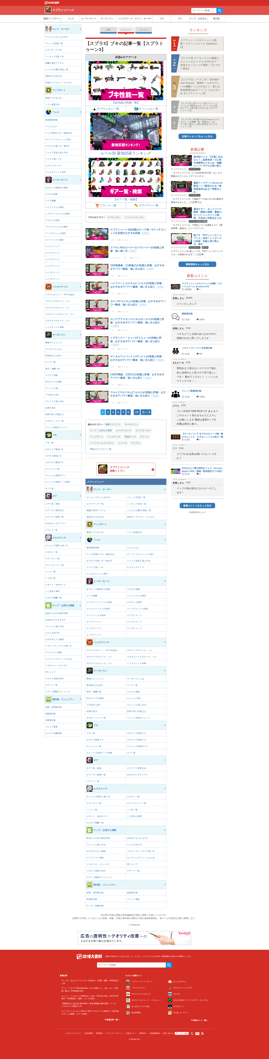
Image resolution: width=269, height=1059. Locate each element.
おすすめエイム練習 (54, 639)
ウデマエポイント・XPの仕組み (60, 294)
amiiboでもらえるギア (55, 620)
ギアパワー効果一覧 (54, 517)
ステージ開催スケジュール (57, 691)
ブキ (162, 18)
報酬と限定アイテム (54, 63)
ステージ (144, 436)
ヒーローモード (89, 18)
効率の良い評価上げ (54, 414)
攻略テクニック (112, 424)
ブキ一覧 (49, 443)
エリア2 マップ (52, 253)
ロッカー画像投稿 (53, 733)
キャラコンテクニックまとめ (58, 659)
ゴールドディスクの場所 (56, 227)
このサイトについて (73, 1033)
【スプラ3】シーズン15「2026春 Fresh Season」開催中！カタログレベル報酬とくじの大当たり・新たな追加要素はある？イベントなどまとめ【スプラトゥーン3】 (200, 86)
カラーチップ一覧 (53, 50)
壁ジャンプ (50, 672)
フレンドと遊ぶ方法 (54, 401)
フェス (70, 18)
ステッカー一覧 (52, 558)
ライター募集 (183, 1033)
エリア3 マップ (52, 259)
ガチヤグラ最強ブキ (54, 462)
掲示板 (216, 18)
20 (137, 412)
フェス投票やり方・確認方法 (58, 133)
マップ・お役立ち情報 (101, 430)
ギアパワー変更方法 (54, 510)
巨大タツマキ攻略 (53, 382)
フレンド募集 (51, 727)
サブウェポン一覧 (108, 108)
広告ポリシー (131, 1033)
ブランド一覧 (51, 530)
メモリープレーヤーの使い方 (58, 646)
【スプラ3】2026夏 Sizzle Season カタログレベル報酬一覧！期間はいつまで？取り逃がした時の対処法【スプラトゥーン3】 (199, 123)
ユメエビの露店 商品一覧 (56, 69)
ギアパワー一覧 (148, 205)
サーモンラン (107, 18)
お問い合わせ (168, 1033)
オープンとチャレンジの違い (58, 139)
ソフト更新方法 (52, 104)
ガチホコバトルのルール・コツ (59, 314)
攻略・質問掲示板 (53, 707)
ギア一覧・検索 (52, 504)
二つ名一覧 (50, 578)
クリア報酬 (50, 201)
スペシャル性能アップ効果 (57, 482)
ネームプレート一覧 (54, 565)
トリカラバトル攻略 (54, 327)
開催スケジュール (53, 342)
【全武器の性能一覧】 (126, 102)
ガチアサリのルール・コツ (57, 320)
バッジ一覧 (50, 571)
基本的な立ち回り (53, 355)
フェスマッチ (113, 436)
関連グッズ (130, 436)
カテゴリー (126, 30)
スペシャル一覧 (52, 469)
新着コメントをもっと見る (197, 505)
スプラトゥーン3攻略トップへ (119, 469)
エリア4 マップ (52, 266)
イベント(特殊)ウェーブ (56, 427)
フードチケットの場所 (55, 233)
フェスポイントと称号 (55, 172)
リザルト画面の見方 (54, 678)
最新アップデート (52, 18)
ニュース (122, 443)
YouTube (197, 1033)
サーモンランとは (53, 349)
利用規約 (99, 1033)
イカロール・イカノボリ (56, 665)
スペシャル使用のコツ (55, 475)
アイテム (135, 443)
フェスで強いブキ (53, 159)
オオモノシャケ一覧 (54, 421)
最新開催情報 (51, 120)
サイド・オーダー (143, 18)
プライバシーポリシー (114, 1033)
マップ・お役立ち (198, 18)
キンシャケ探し (52, 388)
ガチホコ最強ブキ (53, 456)
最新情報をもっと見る (197, 264)
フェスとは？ (51, 126)
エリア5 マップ (52, 272)
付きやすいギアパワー (55, 523)
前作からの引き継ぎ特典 (56, 613)
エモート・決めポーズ (55, 584)
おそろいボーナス (53, 165)
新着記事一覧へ (113, 1020)
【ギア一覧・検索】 (126, 199)
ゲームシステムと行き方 (56, 37)
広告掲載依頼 (154, 1033)
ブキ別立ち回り (52, 395)
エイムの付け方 (52, 633)
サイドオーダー (143, 430)
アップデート (96, 436)
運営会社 (142, 1033)
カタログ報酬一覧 (53, 598)
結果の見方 (50, 408)
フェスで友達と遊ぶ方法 (56, 152)
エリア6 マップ (52, 279)
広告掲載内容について (197, 512)
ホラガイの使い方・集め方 (57, 146)
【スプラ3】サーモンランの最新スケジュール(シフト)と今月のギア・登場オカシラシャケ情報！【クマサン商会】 (200, 63)
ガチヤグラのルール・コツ (57, 307)
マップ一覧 (50, 362)
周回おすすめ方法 (53, 76)
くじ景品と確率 (52, 591)
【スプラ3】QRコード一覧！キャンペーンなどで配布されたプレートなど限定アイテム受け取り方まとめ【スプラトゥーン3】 (198, 107)
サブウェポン (113, 217)
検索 (219, 10)
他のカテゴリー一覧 (101, 449)
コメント (143, 30)
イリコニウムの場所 (54, 207)
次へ (145, 412)
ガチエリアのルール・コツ (57, 301)
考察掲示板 (50, 720)
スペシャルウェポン (134, 217)
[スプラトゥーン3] (52, 3)
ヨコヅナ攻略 (51, 375)
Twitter (192, 1033)
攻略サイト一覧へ (200, 1020)
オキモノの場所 (52, 220)
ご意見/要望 (88, 1033)
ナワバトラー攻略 (53, 652)
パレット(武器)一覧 (54, 43)
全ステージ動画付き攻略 (56, 187)
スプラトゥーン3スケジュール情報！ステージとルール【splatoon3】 (198, 43)
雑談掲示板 (50, 713)
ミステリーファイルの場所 (57, 214)
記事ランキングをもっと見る (197, 136)
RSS (202, 1033)
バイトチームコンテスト (102, 443)
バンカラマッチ (125, 18)
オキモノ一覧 (51, 552)
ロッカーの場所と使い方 (56, 545)
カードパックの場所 (54, 240)
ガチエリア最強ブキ (54, 449)
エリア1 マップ (52, 246)
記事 (108, 30)
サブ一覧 (49, 488)
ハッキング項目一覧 (54, 56)
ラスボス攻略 (51, 194)
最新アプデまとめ (53, 98)
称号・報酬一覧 (52, 369)
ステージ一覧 (51, 685)
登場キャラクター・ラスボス (58, 82)
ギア (180, 18)
